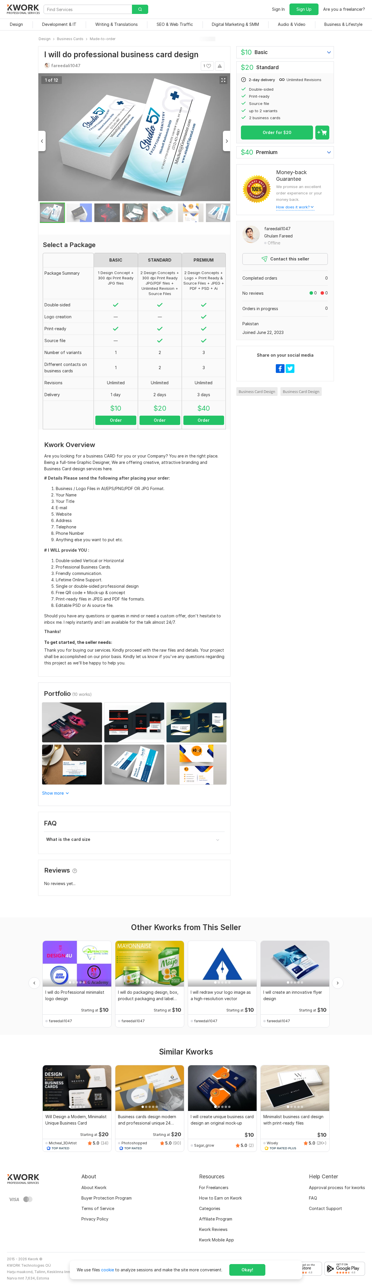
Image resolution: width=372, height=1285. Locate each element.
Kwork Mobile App (216, 1239)
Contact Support (325, 1208)
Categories (209, 1208)
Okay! (247, 1269)
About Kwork (93, 1187)
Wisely (272, 1143)
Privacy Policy (94, 1218)
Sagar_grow (204, 1145)
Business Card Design (257, 391)
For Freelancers (213, 1187)
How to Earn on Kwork (220, 1197)
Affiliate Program (215, 1218)
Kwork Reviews (213, 1229)
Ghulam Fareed (278, 235)
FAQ (313, 1197)
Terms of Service (97, 1208)
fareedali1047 (277, 228)
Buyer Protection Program (106, 1197)
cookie (107, 1269)
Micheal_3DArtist (63, 1143)
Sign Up (304, 9)
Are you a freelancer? (344, 9)
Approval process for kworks (337, 1187)
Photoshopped (134, 1143)
